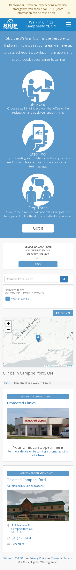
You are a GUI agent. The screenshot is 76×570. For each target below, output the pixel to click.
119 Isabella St (22, 528)
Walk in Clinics (20, 298)
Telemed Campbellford (26, 479)
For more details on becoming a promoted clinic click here (38, 453)
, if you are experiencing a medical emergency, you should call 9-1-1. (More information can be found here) (38, 9)
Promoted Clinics (21, 403)
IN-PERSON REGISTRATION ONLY (36, 473)
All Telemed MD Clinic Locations (25, 486)
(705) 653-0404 (21, 538)
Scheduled (18, 544)
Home (6, 383)
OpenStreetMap (52, 366)
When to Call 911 (14, 558)
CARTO (69, 366)
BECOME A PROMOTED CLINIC (36, 396)
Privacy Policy (38, 558)
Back (38, 264)
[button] (38, 339)
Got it (38, 228)
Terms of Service (61, 558)
